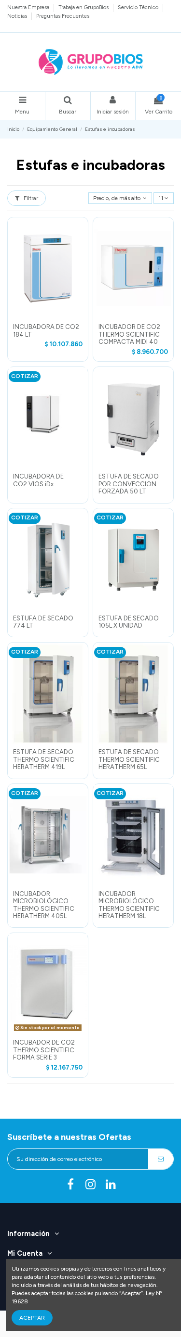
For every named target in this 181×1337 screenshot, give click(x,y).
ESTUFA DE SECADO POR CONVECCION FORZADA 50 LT (128, 484)
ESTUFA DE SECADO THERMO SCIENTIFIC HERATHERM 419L (43, 759)
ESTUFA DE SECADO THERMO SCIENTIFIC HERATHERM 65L (129, 759)
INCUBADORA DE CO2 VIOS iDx (38, 480)
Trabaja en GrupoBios (84, 7)
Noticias (17, 16)
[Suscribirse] (160, 1159)
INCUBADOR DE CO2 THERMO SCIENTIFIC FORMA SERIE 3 (44, 1050)
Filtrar (30, 198)
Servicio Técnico (139, 7)
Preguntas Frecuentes (62, 16)
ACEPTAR (32, 1317)
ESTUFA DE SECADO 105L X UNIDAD (128, 622)
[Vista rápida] (48, 316)
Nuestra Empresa (29, 7)
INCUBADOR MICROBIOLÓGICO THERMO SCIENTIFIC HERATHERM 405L (43, 905)
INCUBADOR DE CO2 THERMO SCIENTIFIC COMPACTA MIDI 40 (129, 334)
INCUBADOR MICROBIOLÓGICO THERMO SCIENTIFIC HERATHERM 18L (129, 905)
